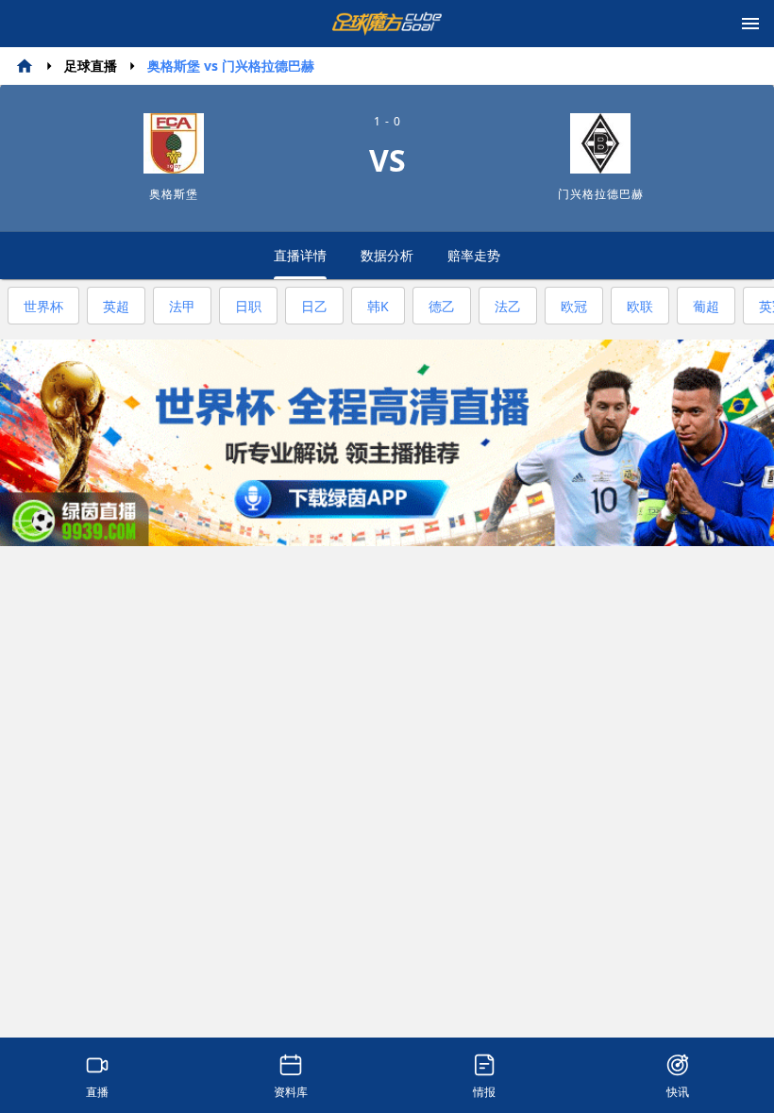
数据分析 (387, 255)
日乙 (314, 306)
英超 (116, 306)
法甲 (182, 306)
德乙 (442, 306)
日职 (248, 306)
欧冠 (574, 306)
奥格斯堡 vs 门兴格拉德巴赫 (230, 66)
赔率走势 (473, 255)
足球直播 (90, 66)
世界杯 (43, 306)
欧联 (640, 306)
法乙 (508, 306)
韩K (378, 306)
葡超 (706, 306)
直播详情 (300, 255)
